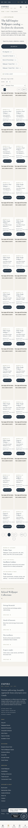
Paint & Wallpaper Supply (7, 749)
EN (18, 2)
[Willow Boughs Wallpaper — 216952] (7, 319)
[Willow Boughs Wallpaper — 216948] (7, 355)
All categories (7, 51)
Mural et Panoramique (9, 60)
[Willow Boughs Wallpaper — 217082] (21, 355)
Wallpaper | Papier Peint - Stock (12, 68)
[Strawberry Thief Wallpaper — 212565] (21, 136)
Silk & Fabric (4, 733)
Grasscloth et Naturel (9, 56)
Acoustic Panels (5, 757)
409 (22, 534)
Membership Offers (6, 790)
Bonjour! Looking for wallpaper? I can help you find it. (17, 810)
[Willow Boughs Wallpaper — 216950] (21, 282)
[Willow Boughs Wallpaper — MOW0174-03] (7, 209)
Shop (7, 11)
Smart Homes (4, 760)
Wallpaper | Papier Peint (10, 64)
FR (22, 2)
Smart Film (4, 755)
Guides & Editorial (5, 793)
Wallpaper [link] (14, 11)
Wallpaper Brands (5, 725)
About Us (3, 795)
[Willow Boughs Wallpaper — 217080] (7, 429)
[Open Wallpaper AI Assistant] (24, 816)
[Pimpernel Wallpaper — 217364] (21, 502)
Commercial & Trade (6, 779)
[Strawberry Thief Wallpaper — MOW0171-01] (7, 100)
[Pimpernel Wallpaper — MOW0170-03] (7, 502)
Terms (7, 813)
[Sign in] (12, 2)
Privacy (3, 813)
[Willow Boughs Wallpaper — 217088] (7, 246)
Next (24, 89)
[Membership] (15, 2)
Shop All (3, 722)
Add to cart (8, 124)
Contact (3, 801)
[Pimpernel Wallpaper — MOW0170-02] (7, 465)
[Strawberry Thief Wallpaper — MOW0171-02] (21, 100)
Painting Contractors (6, 774)
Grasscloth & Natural (6, 730)
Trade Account (5, 776)
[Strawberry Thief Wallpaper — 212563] (7, 173)
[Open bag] (21, 7)
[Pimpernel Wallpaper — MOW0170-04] (21, 429)
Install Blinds (4, 771)
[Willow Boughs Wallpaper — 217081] (7, 392)
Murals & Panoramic (6, 728)
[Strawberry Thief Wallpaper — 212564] (7, 136)
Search (14, 46)
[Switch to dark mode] (25, 2)
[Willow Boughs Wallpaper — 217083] (21, 392)
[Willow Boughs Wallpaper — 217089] (21, 246)
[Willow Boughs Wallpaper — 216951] (21, 319)
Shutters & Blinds (5, 752)
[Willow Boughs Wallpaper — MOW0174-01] (21, 173)
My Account (4, 787)
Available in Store (5, 738)
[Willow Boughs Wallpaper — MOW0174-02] (21, 209)
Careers (3, 798)
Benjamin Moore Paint (6, 747)
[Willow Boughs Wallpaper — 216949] (7, 282)
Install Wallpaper (5, 768)
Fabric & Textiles (5, 736)
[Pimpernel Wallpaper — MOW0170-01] (21, 465)
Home (2, 11)
